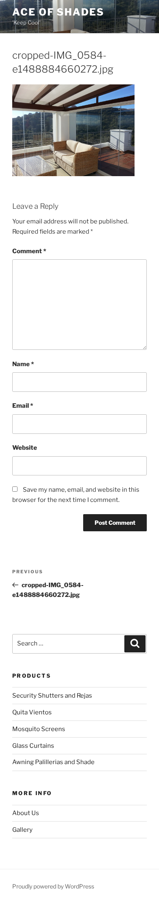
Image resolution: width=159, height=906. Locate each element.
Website (24, 447)
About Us (25, 813)
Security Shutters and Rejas (52, 695)
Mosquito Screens (38, 729)
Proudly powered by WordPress (53, 886)
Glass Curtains (33, 745)
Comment (29, 251)
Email (22, 405)
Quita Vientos (32, 712)
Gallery (22, 829)
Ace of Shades (58, 12)
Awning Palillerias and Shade (53, 762)
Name (23, 364)
